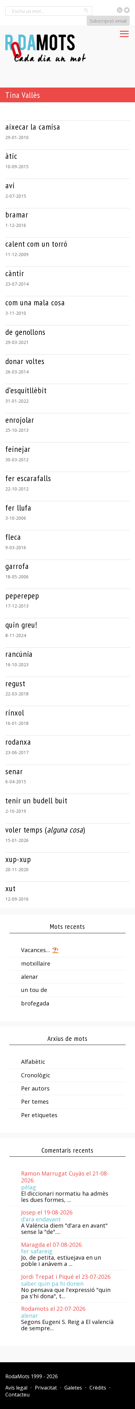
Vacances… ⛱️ (40, 950)
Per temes (35, 1101)
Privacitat (46, 1387)
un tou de (34, 990)
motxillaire (35, 963)
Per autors (35, 1088)
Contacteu (17, 1394)
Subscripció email (108, 21)
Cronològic (35, 1075)
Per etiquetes (39, 1115)
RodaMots (17, 1376)
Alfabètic (33, 1061)
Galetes (73, 1387)
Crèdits (97, 1387)
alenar (29, 976)
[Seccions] (124, 32)
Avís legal (16, 1387)
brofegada (35, 1003)
